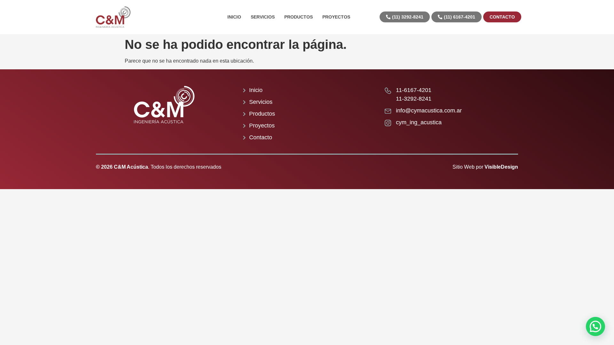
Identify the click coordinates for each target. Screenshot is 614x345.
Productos (298, 16)
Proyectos (336, 16)
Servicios (263, 16)
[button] (595, 326)
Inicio (234, 16)
